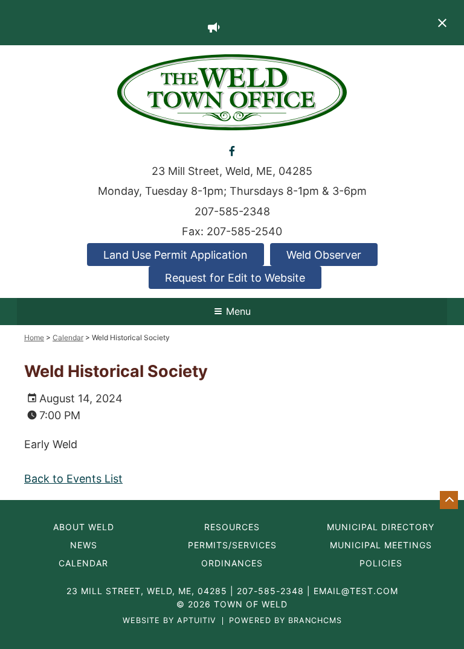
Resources (232, 527)
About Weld (83, 527)
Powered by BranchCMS (285, 621)
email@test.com (356, 591)
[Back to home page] (232, 91)
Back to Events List (73, 478)
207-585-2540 (244, 231)
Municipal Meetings (381, 545)
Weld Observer (323, 255)
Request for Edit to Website (235, 277)
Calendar (68, 337)
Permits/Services (232, 545)
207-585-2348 (232, 211)
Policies (380, 563)
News (83, 545)
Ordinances (232, 563)
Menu (238, 311)
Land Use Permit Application (175, 255)
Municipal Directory (380, 527)
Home (34, 337)
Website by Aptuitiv (169, 621)
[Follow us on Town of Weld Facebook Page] (231, 150)
